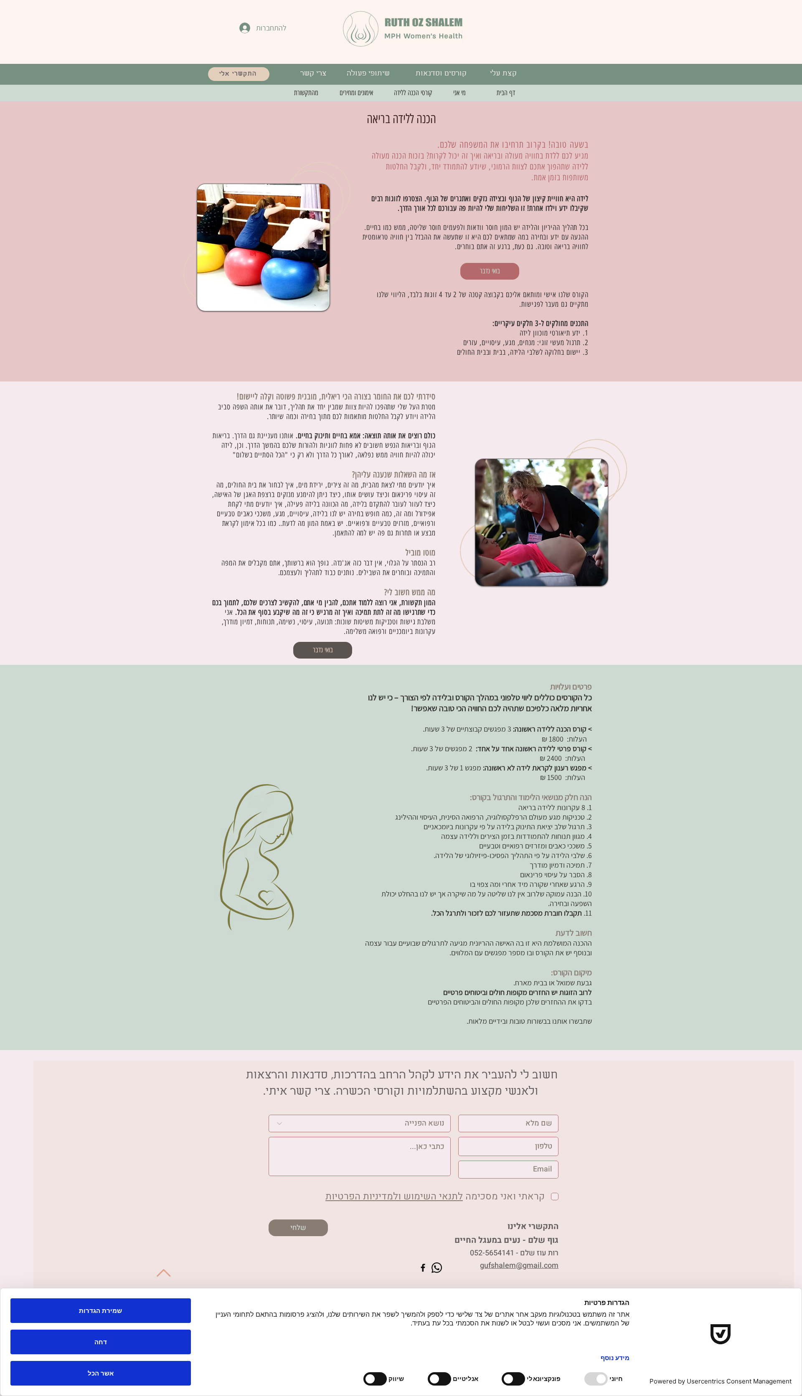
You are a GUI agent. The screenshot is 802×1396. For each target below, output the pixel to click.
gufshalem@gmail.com (519, 1265)
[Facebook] (423, 1267)
